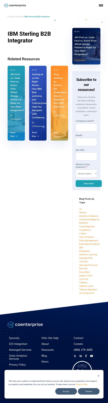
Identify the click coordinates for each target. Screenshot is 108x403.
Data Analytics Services (18, 357)
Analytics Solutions (88, 215)
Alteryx (83, 212)
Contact (78, 338)
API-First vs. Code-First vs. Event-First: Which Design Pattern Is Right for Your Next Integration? (17, 92)
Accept (66, 391)
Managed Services (88, 265)
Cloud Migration (87, 226)
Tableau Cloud (86, 286)
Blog (44, 355)
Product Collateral (15, 16)
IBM (81, 247)
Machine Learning (88, 254)
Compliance (85, 229)
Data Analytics (86, 236)
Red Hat (83, 268)
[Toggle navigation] (101, 5)
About (45, 344)
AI (80, 208)
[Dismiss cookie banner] (99, 375)
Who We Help (49, 338)
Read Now (80, 60)
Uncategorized (86, 293)
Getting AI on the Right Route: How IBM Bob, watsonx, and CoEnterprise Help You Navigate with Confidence (39, 96)
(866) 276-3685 (83, 349)
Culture (82, 233)
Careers (78, 344)
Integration (84, 251)
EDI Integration (18, 344)
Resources (47, 349)
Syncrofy (83, 279)
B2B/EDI (83, 222)
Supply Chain (85, 275)
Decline (89, 391)
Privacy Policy (81, 384)
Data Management (88, 240)
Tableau (83, 282)
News (45, 361)
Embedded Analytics (89, 244)
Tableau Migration (88, 289)
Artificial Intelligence (89, 219)
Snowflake (84, 272)
